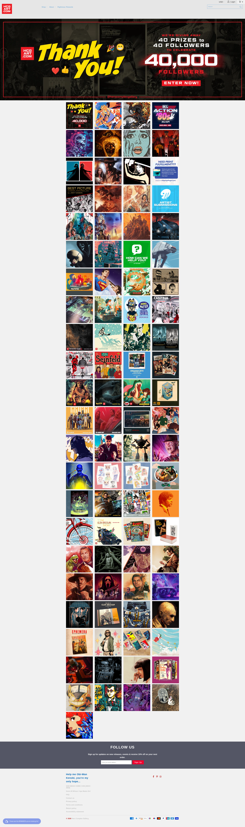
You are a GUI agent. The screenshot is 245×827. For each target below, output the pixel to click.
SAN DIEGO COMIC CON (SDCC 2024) (78, 787)
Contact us (70, 798)
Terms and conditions (74, 805)
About (51, 7)
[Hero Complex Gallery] (20, 9)
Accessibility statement (75, 812)
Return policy (71, 808)
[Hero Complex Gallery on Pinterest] (157, 776)
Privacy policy (71, 801)
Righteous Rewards (65, 7)
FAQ (67, 795)
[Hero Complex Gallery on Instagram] (160, 776)
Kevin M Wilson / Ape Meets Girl (78, 791)
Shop (44, 7)
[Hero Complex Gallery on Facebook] (153, 776)
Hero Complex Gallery (80, 818)
